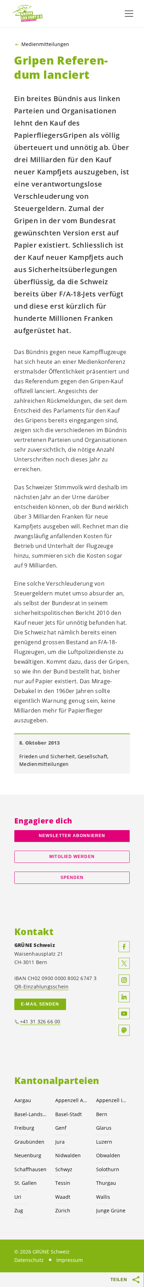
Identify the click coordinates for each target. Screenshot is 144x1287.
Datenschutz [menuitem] (29, 1260)
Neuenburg (27, 1155)
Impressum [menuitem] (69, 1260)
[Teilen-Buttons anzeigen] (136, 1280)
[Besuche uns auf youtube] (124, 1013)
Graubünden (29, 1141)
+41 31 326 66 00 (40, 1021)
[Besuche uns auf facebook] (124, 946)
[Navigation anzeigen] (129, 13)
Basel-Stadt (68, 1114)
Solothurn (107, 1169)
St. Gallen (25, 1183)
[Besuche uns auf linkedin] (124, 996)
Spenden (72, 877)
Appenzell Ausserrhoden (71, 1100)
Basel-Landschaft (30, 1114)
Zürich (62, 1210)
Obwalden (108, 1155)
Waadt (62, 1197)
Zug (18, 1210)
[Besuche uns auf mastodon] (124, 1030)
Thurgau (106, 1183)
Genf (60, 1127)
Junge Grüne (110, 1210)
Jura (60, 1141)
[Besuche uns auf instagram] (124, 980)
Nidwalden (68, 1155)
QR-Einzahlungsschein (41, 986)
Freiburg (24, 1127)
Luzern (104, 1141)
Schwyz (63, 1169)
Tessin (62, 1183)
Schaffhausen (30, 1169)
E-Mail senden (40, 1004)
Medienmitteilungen (45, 44)
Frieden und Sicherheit (47, 756)
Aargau (22, 1100)
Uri (17, 1197)
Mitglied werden (71, 856)
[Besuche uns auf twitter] (124, 963)
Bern (101, 1114)
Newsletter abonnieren (72, 835)
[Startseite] (27, 13)
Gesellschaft (92, 756)
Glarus (103, 1127)
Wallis (103, 1197)
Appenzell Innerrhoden (112, 1100)
